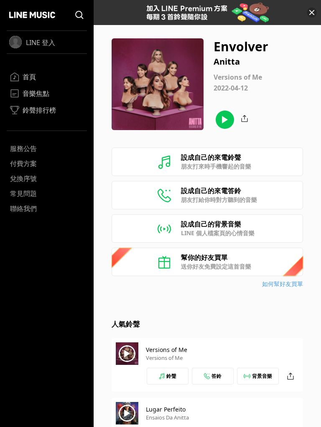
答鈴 (216, 375)
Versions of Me (166, 350)
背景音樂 (262, 375)
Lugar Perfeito (166, 409)
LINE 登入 (40, 42)
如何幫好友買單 (282, 284)
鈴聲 (171, 375)
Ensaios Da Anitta (167, 417)
